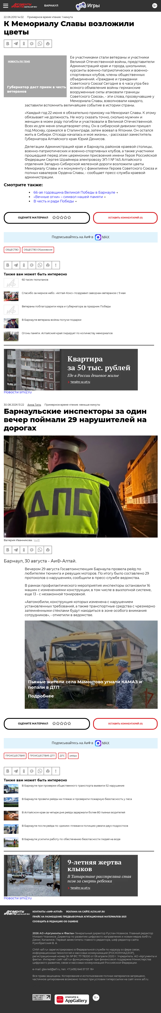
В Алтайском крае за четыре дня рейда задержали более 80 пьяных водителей (73, 812)
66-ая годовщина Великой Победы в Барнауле (74, 192)
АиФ (37, 540)
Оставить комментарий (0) (125, 217)
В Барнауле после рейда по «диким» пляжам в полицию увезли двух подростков (75, 825)
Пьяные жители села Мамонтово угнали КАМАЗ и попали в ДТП (85, 684)
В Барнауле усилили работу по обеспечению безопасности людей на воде (71, 839)
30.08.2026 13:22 (14, 404)
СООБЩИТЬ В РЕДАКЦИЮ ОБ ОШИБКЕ (55, 921)
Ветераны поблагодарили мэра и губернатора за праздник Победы (66, 306)
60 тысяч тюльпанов (35, 279)
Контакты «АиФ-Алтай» (47, 911)
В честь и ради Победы (54, 201)
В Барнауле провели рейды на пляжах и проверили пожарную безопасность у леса (77, 799)
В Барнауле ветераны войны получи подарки (51, 319)
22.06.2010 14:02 (14, 17)
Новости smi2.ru (18, 392)
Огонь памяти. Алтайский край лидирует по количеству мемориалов (67, 333)
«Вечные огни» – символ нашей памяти (68, 197)
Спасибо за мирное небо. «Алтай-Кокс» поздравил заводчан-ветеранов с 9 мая (74, 293)
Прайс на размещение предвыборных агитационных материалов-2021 (79, 916)
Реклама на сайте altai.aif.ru (85, 911)
